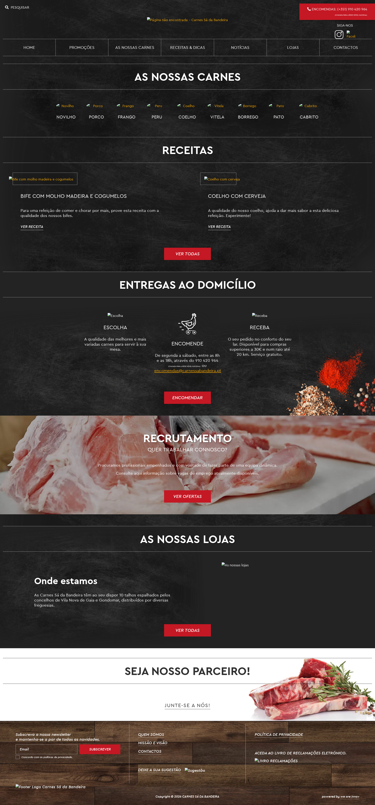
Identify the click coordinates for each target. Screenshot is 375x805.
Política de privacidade (279, 734)
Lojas (293, 47)
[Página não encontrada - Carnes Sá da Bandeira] (187, 19)
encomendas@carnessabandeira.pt (187, 370)
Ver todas (187, 253)
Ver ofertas (187, 496)
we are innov (349, 796)
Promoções (82, 47)
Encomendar (187, 397)
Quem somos (151, 734)
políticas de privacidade (57, 757)
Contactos (346, 47)
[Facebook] (351, 34)
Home (29, 47)
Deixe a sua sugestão (159, 769)
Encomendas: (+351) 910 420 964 (339, 11)
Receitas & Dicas (187, 47)
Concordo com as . (47, 757)
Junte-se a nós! (187, 705)
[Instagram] (339, 34)
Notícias (240, 47)
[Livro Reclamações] (276, 760)
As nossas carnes (134, 47)
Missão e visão (152, 742)
